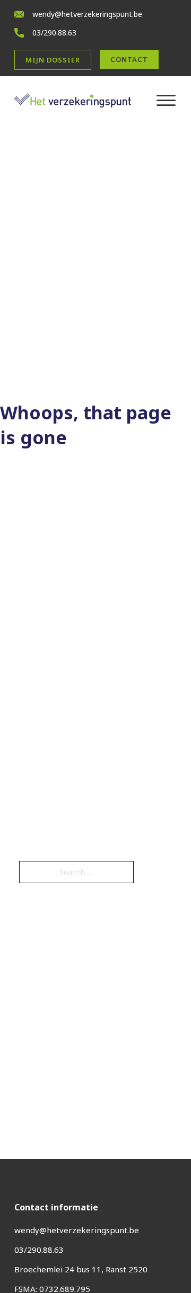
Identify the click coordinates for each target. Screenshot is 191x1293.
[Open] (166, 100)
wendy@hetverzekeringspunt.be (87, 14)
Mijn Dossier (52, 60)
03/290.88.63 (54, 33)
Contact (129, 59)
